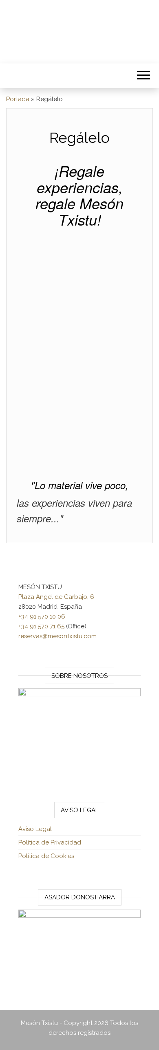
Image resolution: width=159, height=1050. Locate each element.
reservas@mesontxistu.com (57, 636)
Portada (17, 99)
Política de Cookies (46, 856)
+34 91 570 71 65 (41, 626)
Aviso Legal (35, 829)
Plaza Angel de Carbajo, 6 (56, 597)
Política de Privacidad (49, 842)
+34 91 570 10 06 (41, 616)
